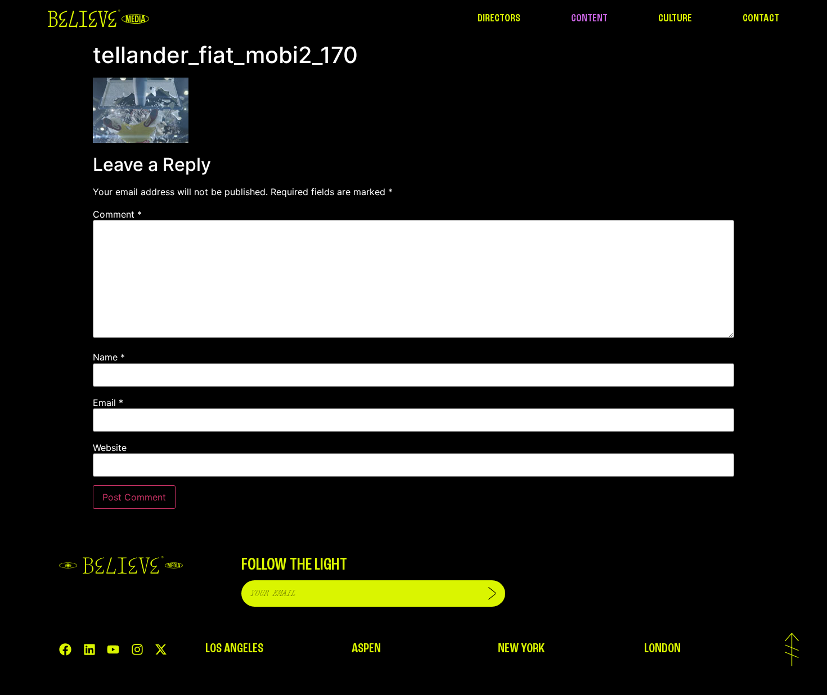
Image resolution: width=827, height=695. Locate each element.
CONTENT (589, 18)
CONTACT (761, 18)
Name (109, 357)
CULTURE (675, 18)
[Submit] (492, 593)
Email (108, 402)
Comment (117, 214)
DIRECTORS (499, 18)
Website (110, 447)
